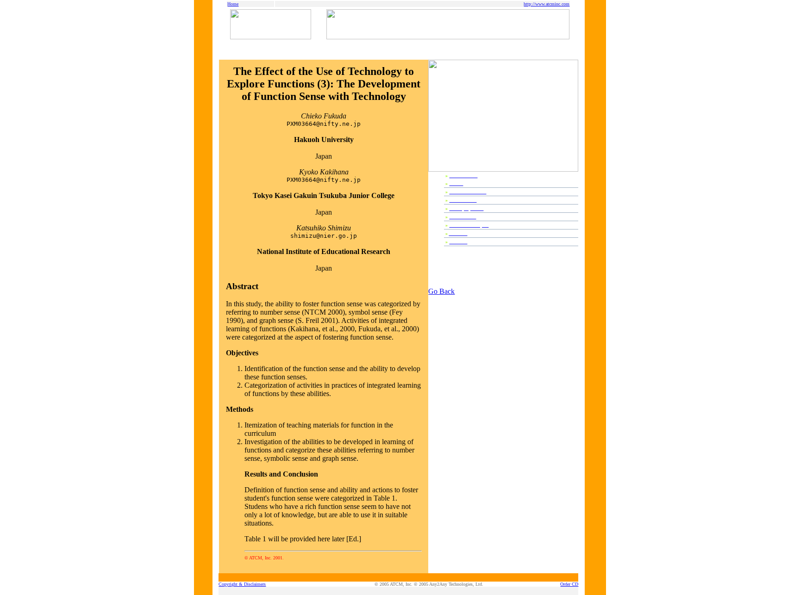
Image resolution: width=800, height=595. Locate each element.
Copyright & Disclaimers (242, 584)
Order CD (569, 584)
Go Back (441, 291)
